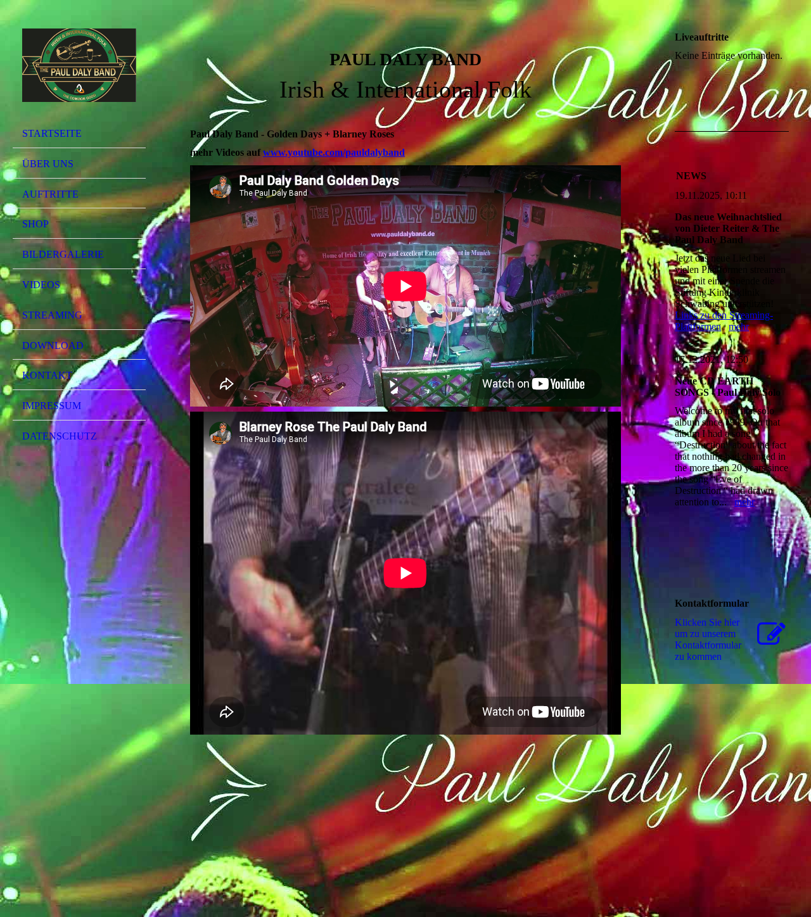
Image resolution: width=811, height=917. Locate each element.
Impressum (51, 405)
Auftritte (50, 194)
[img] (79, 65)
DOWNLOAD (53, 345)
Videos (41, 284)
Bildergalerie (63, 254)
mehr (739, 326)
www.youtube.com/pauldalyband (334, 152)
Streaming (52, 315)
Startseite (52, 133)
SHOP (35, 223)
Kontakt (47, 375)
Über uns (47, 163)
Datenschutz (59, 436)
